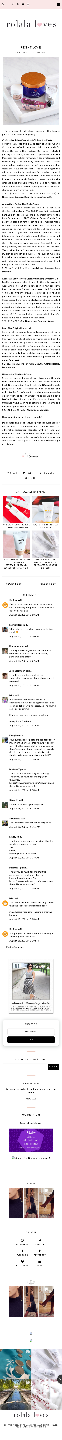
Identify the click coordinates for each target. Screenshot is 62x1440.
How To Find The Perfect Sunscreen (45, 526)
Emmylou (14, 735)
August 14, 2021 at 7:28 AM (24, 759)
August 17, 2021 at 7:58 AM (24, 888)
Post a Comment (15, 947)
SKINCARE (31, 43)
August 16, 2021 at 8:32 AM (24, 808)
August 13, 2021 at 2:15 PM (24, 685)
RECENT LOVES (42, 42)
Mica (11, 695)
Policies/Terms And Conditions (31, 1427)
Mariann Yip (15, 769)
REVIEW (53, 42)
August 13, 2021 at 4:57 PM (24, 725)
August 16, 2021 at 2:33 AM (24, 790)
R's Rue (13, 600)
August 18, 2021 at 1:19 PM (24, 940)
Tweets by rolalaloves (31, 1123)
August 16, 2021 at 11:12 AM (24, 826)
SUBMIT (31, 1040)
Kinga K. (13, 800)
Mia (11, 898)
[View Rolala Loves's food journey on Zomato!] (31, 1158)
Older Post (48, 584)
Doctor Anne (16, 646)
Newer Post (14, 584)
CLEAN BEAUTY (19, 42)
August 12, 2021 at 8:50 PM (24, 636)
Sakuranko (14, 818)
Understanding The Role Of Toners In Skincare (16, 526)
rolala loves (29, 1425)
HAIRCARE (30, 42)
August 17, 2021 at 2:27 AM (24, 857)
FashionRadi (16, 624)
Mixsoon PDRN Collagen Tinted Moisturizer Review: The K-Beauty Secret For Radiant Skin (16, 564)
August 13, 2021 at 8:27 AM (24, 661)
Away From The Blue (20, 721)
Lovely (12, 836)
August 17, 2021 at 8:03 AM (24, 919)
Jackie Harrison (17, 670)
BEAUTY (8, 42)
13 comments (38, 52)
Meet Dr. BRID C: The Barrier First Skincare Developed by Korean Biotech (45, 564)
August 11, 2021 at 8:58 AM (24, 614)
